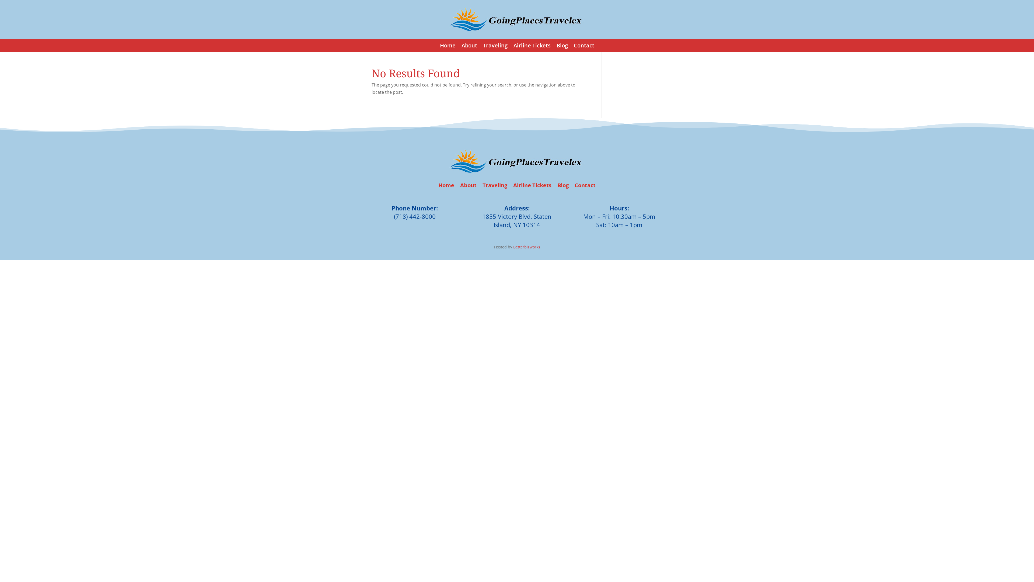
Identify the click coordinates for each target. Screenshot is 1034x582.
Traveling (495, 46)
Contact (584, 46)
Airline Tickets (532, 46)
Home (448, 46)
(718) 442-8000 (415, 216)
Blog (562, 46)
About (469, 46)
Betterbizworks (526, 247)
